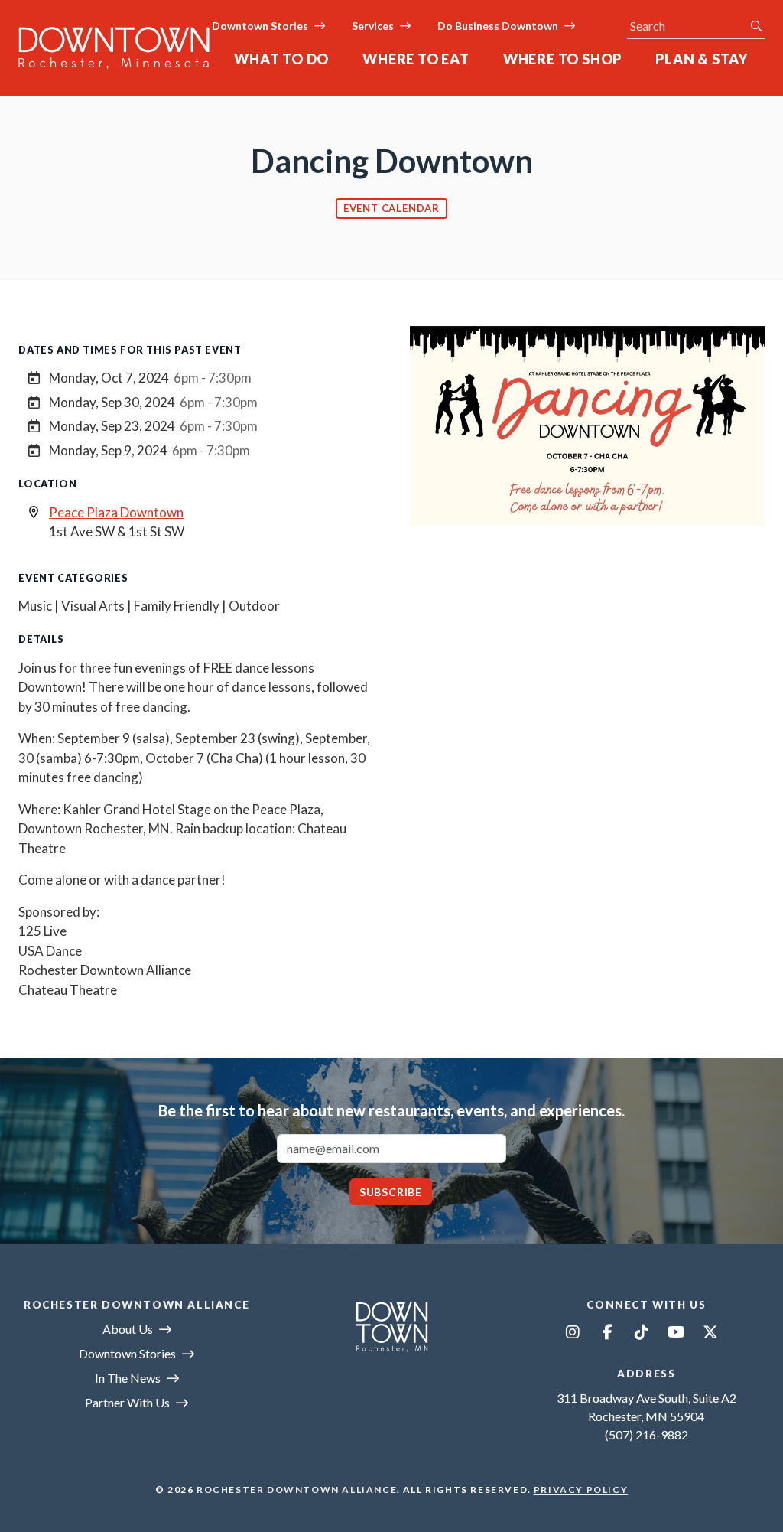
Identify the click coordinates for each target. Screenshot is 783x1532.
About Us (127, 1329)
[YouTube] (675, 1331)
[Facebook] (607, 1331)
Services (373, 25)
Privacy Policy (581, 1489)
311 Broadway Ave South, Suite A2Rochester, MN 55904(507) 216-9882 (646, 1416)
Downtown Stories (260, 25)
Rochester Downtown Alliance (297, 1489)
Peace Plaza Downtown (116, 512)
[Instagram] (572, 1331)
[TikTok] (641, 1331)
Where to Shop (562, 59)
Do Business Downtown (497, 25)
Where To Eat (415, 59)
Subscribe (390, 1191)
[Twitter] (710, 1331)
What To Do (281, 59)
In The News (128, 1378)
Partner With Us (127, 1402)
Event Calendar (391, 208)
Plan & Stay (701, 59)
